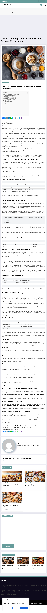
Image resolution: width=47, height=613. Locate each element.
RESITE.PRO (32, 603)
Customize (8, 608)
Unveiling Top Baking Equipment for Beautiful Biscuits (13, 462)
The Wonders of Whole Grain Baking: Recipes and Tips (11, 506)
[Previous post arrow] (44, 457)
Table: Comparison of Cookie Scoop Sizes (10, 97)
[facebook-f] (38, 1)
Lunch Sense (6, 4)
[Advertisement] (23, 28)
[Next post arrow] (44, 462)
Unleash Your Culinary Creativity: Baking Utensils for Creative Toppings (17, 458)
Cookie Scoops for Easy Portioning (8, 96)
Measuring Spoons (7, 105)
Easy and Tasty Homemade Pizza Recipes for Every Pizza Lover (37, 567)
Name (3, 530)
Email (2, 536)
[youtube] (44, 1)
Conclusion (4, 102)
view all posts (19, 448)
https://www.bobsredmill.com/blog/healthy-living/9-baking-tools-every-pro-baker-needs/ (17, 427)
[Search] (43, 5)
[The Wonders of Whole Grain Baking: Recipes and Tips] (12, 497)
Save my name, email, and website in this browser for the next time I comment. (14, 543)
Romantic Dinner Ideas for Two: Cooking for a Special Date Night (22, 567)
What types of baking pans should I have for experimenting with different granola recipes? (16, 109)
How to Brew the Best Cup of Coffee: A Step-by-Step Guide (7, 567)
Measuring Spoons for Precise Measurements (9, 98)
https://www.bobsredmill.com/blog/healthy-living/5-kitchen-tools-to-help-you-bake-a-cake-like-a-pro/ (19, 425)
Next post (3, 460)
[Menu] (41, 5)
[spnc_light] (45, 5)
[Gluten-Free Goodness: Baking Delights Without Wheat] (12, 476)
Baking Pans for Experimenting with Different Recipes (11, 94)
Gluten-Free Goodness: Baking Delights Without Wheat (11, 485)
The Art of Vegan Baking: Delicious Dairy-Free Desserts (32, 485)
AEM (18, 443)
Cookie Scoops (7, 104)
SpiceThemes (40, 603)
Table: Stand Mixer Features (8, 101)
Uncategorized (5, 558)
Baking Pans (6, 103)
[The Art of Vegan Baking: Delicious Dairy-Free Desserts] (35, 476)
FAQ (3, 107)
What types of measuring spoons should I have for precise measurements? (14, 111)
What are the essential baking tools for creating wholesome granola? (13, 108)
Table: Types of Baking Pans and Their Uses (10, 95)
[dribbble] (41, 1)
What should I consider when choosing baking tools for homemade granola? (14, 113)
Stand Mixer (6, 106)
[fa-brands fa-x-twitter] (40, 1)
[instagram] (43, 1)
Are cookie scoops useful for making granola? (10, 110)
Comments (3, 518)
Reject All (16, 608)
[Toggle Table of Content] (26, 93)
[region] (15, 604)
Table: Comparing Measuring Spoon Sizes (10, 99)
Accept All (24, 608)
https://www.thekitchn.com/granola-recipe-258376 (11, 429)
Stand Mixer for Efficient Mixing (7, 100)
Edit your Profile (34, 445)
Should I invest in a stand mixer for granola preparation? (12, 112)
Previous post (4, 456)
